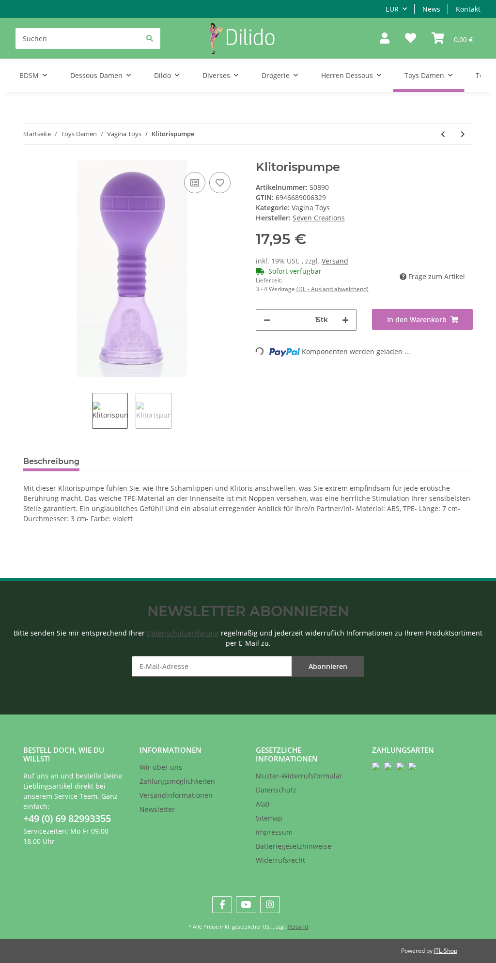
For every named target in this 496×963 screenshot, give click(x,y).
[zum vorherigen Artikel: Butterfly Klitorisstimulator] (443, 134)
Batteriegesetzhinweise (293, 846)
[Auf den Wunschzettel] (220, 182)
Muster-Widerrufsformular (299, 775)
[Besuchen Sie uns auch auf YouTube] (246, 904)
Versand (335, 260)
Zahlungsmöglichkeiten (177, 781)
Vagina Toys (311, 207)
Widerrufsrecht (280, 860)
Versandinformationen (176, 795)
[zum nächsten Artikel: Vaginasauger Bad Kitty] (463, 134)
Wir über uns (161, 767)
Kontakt (468, 9)
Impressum (274, 832)
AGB (262, 803)
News (431, 9)
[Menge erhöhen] (345, 320)
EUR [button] (392, 9)
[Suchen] (149, 38)
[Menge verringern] (267, 320)
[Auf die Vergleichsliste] (194, 182)
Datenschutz (276, 789)
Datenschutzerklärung (183, 632)
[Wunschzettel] (410, 38)
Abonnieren (328, 666)
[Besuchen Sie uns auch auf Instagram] (270, 904)
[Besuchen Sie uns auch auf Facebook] (222, 904)
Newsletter (157, 809)
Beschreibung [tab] (51, 461)
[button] (384, 38)
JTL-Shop (445, 951)
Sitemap (269, 818)
